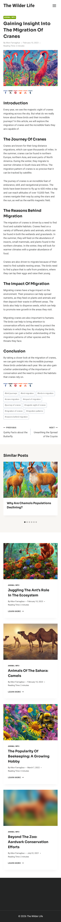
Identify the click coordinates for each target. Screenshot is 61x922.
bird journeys (11, 393)
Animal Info (9, 17)
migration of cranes (14, 411)
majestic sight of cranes (35, 405)
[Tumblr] (30, 93)
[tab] (25, 522)
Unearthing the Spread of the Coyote (46, 432)
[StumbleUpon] (25, 93)
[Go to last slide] (8, 490)
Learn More (16, 611)
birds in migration (45, 393)
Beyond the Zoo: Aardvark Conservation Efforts (28, 842)
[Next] (53, 490)
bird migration (27, 393)
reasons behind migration (16, 416)
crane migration (12, 399)
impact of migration (32, 399)
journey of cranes (13, 405)
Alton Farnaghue (13, 42)
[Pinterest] (15, 93)
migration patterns (34, 411)
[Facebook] (5, 93)
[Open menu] (54, 6)
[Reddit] (20, 93)
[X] (10, 93)
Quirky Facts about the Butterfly (15, 432)
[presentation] (30, 561)
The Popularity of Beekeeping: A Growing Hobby (28, 756)
